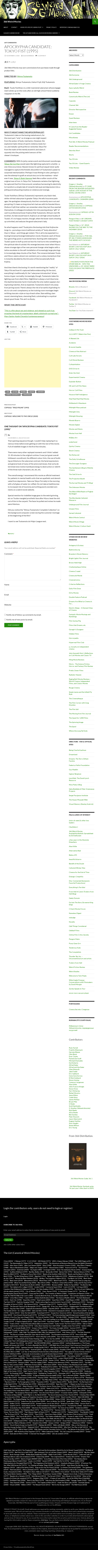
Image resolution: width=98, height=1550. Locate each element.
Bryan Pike (73, 1102)
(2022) (58, 1459)
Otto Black (73, 1054)
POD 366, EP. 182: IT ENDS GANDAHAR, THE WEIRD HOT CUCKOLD (80, 238)
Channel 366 (73, 105)
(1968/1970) (27, 1377)
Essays (71, 114)
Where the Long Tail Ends (78, 731)
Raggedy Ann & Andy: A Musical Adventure (77, 1474)
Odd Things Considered (77, 926)
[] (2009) (36, 1308)
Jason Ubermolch (75, 1119)
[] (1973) (71, 1345)
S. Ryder (72, 1104)
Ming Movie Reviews (76, 660)
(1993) (36, 1272)
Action (15, 392)
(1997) (29, 1298)
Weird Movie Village (76, 522)
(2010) (26, 1278)
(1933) (60, 1434)
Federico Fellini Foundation (79, 765)
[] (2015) (61, 1450)
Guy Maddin (73, 770)
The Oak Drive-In (75, 474)
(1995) (58, 1300)
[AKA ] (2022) (20, 1450)
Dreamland (73, 754)
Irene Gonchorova (75, 1076)
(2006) (25, 1283)
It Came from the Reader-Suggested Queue (78, 128)
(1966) (19, 1268)
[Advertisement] (32, 368)
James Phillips (74, 1100)
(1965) (33, 1380)
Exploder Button (75, 382)
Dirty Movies (74, 593)
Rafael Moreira (74, 1093)
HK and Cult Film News (77, 386)
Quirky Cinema (74, 446)
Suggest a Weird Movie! (12, 33)
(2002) (40, 1263)
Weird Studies (74, 971)
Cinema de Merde (75, 576)
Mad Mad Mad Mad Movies (79, 399)
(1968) (62, 1261)
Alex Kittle (73, 846)
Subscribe (8, 1240)
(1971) (44, 1261)
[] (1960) (30, 1334)
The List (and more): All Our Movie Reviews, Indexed (40, 33)
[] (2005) (66, 1358)
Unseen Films (74, 509)
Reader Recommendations (78, 146)
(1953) (30, 1386)
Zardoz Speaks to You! (77, 989)
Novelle (72, 922)
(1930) (78, 1349)
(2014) (31, 1304)
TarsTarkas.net (74, 455)
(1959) (78, 1390)
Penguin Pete (74, 219)
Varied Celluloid (75, 513)
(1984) (56, 1293)
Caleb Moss (73, 1097)
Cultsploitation (74, 364)
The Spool (72, 727)
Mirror (25, 1470)
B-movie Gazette (75, 347)
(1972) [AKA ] (79, 1386)
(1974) (73, 1377)
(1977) (20, 1261)
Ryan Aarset (73, 1048)
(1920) (21, 1287)
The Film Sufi (74, 709)
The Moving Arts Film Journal (80, 714)
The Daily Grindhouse (77, 459)
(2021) (15, 1470)
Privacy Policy (51, 27)
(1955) (13, 1371)
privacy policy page (51, 1522)
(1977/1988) (82, 1472)
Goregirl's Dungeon (76, 629)
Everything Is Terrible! (77, 887)
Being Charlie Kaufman (77, 750)
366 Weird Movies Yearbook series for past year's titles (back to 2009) (82, 1187)
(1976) (39, 1268)
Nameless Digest (75, 913)
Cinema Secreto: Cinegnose (79, 1009)
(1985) (16, 1265)
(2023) (75, 1452)
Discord (72, 291)
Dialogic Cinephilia (76, 877)
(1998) (16, 1300)
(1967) (11, 1285)
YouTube (72, 310)
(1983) (32, 1319)
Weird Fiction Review (77, 967)
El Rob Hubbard (75, 1078)
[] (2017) (73, 1399)
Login (6, 1216)
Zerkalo (30, 1470)
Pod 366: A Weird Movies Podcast (81, 142)
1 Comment (41, 56)
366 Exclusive (74, 75)
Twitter (71, 304)
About (6, 27)
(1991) (65, 1272)
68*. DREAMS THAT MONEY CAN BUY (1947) (81, 220)
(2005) (68, 1324)
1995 (7, 392)
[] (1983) (62, 1283)
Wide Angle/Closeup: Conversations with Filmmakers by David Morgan (81, 982)
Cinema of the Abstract (77, 351)
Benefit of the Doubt (76, 864)
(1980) (56, 1268)
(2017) (19, 1367)
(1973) (71, 1268)
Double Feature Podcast (78, 597)
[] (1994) (19, 1289)
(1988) (47, 1265)
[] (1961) (42, 1352)
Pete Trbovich (74, 1117)
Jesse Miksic (73, 1095)
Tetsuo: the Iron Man (12, 164)
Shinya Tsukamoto (24, 76)
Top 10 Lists (73, 159)
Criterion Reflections (76, 584)
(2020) (40, 1465)
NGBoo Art (73, 438)
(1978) (29, 1339)
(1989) (24, 1311)
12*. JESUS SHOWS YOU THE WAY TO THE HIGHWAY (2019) (81, 227)
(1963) (31, 1261)
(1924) (10, 1356)
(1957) (24, 1399)
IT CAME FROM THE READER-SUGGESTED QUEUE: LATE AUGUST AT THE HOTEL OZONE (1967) (81, 189)
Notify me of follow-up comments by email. (23, 615)
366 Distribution (75, 71)
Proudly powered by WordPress (24, 1547)
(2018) (42, 1360)
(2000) (16, 1360)
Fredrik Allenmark (76, 1050)
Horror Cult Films (75, 390)
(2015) (52, 1278)
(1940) (73, 1317)
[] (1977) (26, 1337)
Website (7, 605)
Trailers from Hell (75, 963)
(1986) (44, 1283)
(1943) (58, 1362)
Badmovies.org (74, 550)
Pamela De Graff (75, 1059)
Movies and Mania (75, 429)
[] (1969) (37, 1324)
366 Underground (75, 79)
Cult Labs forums (75, 356)
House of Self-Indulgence (78, 394)
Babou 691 (73, 855)
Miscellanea (73, 137)
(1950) (26, 1375)
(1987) (45, 1280)
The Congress (55, 1457)
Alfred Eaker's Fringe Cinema (80, 84)
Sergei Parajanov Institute (78, 795)
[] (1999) (18, 1272)
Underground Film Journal (79, 504)
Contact (14, 27)
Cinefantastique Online (77, 567)
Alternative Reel (75, 851)
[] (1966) (44, 1298)
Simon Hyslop (74, 1080)
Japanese (41, 392)
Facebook (72, 298)
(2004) (8, 1261)
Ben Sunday (73, 1115)
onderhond (73, 442)
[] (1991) (75, 1414)
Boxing (23, 392)
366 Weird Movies (12, 21)
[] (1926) (47, 1375)
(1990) (64, 1265)
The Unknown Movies (77, 487)
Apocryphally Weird (76, 88)
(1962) (54, 1287)
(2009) (32, 1265)
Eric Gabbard (74, 1074)
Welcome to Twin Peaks (78, 976)
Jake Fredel (73, 1071)
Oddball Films (74, 930)
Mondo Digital (74, 425)
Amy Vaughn (73, 1123)
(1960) (78, 1410)
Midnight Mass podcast (77, 407)
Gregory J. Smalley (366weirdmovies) (76, 185)
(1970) (69, 1287)
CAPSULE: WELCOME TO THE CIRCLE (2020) (21, 414)
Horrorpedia (73, 638)
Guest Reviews (74, 118)
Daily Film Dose (75, 588)
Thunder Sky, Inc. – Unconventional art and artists (80, 957)
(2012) (54, 1274)
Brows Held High (75, 563)
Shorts (71, 155)
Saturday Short (74, 150)
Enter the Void (74, 373)
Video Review (74, 168)
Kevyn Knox (73, 1089)
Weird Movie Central (77, 517)
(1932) (14, 1324)
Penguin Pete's (74, 939)
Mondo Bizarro (74, 420)
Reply (12, 534)
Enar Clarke (73, 1056)
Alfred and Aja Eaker (76, 1067)
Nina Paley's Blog (75, 785)
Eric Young (73, 1128)
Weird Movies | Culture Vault (80, 526)
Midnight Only (74, 412)
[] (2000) (56, 1356)
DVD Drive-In (74, 369)
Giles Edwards (28, 56)
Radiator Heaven (75, 675)
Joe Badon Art (59, 1535)
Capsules (72, 101)
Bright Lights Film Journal (78, 558)
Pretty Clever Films (76, 670)
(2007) (66, 1367)
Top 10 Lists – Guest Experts (79, 163)
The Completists (75, 952)
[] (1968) (53, 1302)
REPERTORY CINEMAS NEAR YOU (70, 27)
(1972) (60, 1280)
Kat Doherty (73, 1063)
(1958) (65, 1423)
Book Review (74, 92)
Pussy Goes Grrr (75, 943)
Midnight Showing (75, 416)
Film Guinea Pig (75, 621)
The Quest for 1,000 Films (78, 718)
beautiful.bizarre (75, 859)
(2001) (82, 1287)
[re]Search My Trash (76, 330)
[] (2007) (72, 1431)
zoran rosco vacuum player (79, 993)
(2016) (58, 1328)
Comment (9, 554)
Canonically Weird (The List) (79, 96)
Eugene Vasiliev (74, 1121)
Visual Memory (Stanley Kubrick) (81, 804)
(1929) (45, 1289)
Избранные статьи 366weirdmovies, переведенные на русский (81, 1028)
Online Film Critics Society (79, 935)
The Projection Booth (77, 479)
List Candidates (10, 42)
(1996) (78, 1293)
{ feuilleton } (73, 827)
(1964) (17, 1308)
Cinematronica (74, 580)
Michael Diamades (76, 1061)
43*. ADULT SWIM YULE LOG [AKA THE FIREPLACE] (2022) (81, 268)
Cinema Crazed (74, 571)
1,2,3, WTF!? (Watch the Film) (80, 334)
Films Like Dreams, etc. (77, 625)
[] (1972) (12, 1401)
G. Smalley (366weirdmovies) (79, 1108)
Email (6, 594)
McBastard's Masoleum (77, 403)
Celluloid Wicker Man (77, 868)
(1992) (68, 1270)
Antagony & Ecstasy (76, 545)
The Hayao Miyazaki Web (78, 800)
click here (44, 1520)
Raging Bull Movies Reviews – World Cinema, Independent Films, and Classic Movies (80, 681)
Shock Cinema (74, 451)
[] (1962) (71, 1315)
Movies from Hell (75, 433)
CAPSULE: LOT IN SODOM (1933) (81, 207)
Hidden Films (74, 634)
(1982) (24, 1356)
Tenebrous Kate (75, 948)
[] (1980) (36, 1454)
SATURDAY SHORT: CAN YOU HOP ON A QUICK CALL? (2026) (80, 246)
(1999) (57, 1276)
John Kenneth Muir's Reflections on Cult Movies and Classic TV (81, 654)
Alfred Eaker (73, 1065)
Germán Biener (74, 1052)
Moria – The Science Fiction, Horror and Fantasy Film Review (81, 665)
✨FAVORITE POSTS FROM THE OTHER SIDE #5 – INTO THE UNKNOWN (81, 264)
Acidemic (72, 343)
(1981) (50, 1358)
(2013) (65, 1298)
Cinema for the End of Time (79, 872)
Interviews (73, 122)
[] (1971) (23, 1425)
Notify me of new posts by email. (19, 619)
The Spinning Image (76, 722)
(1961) (30, 1274)
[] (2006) (71, 1467)
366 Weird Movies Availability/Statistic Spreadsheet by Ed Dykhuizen (81, 833)
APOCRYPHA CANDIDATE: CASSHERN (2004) (81, 198)
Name (6, 584)
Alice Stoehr (73, 1112)
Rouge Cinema (74, 688)
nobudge (72, 918)
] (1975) (36, 1470)
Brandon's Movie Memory (78, 554)
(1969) (23, 1276)
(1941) (11, 1332)
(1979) (56, 1377)
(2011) (36, 1345)
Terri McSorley (74, 1091)
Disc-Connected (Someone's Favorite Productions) (79, 882)
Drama (31, 392)
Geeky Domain (74, 898)
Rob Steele (73, 1110)
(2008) (57, 1285)
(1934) (75, 1278)
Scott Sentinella (74, 1106)
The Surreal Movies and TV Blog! (81, 483)
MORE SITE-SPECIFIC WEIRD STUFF (30, 27)
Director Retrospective (77, 109)
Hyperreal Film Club (76, 642)
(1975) (83, 1283)
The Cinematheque (76, 698)
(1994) (50, 1330)
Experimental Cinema (77, 377)
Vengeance (27, 394)
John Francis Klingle (76, 1087)
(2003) (51, 1296)
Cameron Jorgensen (76, 1082)
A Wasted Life (74, 338)
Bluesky (72, 287)
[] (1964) (42, 1354)
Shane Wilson (74, 1125)
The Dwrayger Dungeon (78, 464)
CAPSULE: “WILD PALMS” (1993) (16, 406)
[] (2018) (47, 1467)
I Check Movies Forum (77, 909)
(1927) (77, 1362)
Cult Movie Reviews (76, 360)
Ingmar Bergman (75, 774)
